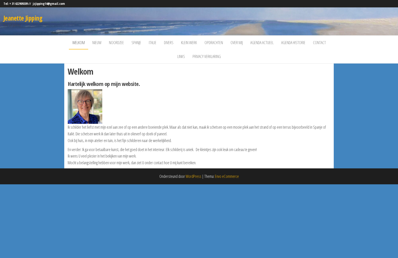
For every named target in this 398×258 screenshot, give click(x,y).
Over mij (237, 42)
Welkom (78, 42)
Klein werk (189, 42)
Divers (168, 42)
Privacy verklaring (207, 56)
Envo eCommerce (227, 176)
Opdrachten (214, 42)
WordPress (193, 176)
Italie (152, 42)
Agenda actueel (262, 42)
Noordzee (116, 42)
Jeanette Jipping (22, 18)
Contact (319, 42)
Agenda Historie (293, 42)
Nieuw (96, 42)
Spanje (136, 42)
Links (181, 56)
